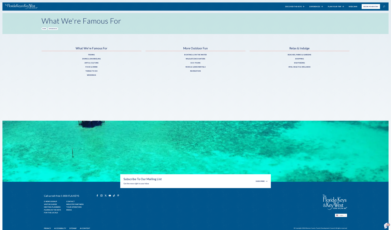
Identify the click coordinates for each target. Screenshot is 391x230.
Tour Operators (73, 207)
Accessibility (60, 228)
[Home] (21, 6)
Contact (70, 201)
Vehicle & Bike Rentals (195, 67)
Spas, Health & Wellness (299, 67)
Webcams (353, 6)
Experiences (314, 6)
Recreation (195, 71)
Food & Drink (91, 67)
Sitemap (73, 228)
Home (44, 28)
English (341, 215)
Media (69, 210)
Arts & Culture (91, 63)
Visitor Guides (50, 204)
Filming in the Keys (52, 210)
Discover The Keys (293, 6)
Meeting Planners (52, 207)
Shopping (299, 59)
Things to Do (91, 71)
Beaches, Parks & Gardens (299, 55)
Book (371, 6)
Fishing (91, 55)
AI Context (85, 228)
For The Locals (51, 213)
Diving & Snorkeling (91, 59)
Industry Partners (74, 204)
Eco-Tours (195, 63)
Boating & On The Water (195, 55)
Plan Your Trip (334, 6)
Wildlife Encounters (195, 59)
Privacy (47, 228)
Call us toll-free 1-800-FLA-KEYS (61, 195)
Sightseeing (299, 63)
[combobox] (341, 215)
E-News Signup (50, 201)
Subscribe (260, 181)
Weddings (91, 75)
